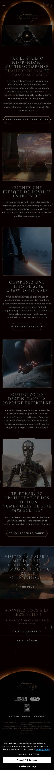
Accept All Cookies (27, 760)
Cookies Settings (27, 766)
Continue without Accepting (27, 754)
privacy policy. (43, 749)
